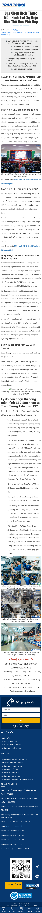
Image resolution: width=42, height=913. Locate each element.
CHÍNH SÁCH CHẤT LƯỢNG (11, 748)
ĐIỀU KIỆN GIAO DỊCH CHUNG (12, 763)
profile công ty (13, 884)
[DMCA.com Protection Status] (31, 886)
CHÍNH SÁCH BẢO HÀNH (11, 776)
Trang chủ (6, 30)
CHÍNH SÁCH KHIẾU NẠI (10, 773)
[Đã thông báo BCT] (21, 895)
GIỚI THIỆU (6, 738)
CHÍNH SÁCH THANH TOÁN (12, 766)
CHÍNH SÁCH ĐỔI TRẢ (10, 770)
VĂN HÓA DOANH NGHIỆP (11, 745)
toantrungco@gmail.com (15, 826)
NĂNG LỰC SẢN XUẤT (10, 742)
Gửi (21, 720)
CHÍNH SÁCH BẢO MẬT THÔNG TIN (14, 760)
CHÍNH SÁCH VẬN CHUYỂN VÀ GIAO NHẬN (17, 780)
